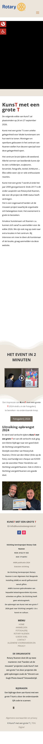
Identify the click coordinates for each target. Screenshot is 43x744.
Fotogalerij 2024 (21, 418)
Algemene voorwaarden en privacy (21, 718)
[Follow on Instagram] (24, 532)
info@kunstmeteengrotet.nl (22, 526)
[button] (3, 31)
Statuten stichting (21, 566)
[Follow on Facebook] (19, 532)
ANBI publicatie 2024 (21, 562)
